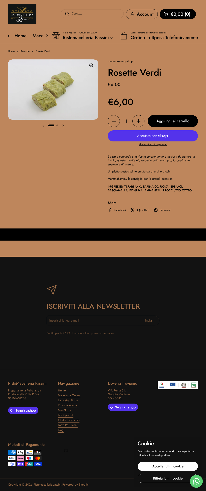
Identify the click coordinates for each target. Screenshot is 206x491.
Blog (61, 430)
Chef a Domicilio (68, 420)
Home (11, 51)
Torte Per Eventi (68, 425)
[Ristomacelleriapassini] (22, 14)
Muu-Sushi (64, 410)
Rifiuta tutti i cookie (168, 478)
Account (145, 14)
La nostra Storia (68, 400)
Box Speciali (65, 415)
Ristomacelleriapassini (47, 484)
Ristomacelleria (67, 405)
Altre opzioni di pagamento (153, 144)
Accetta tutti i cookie (167, 466)
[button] (178, 14)
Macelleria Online (69, 395)
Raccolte (25, 51)
